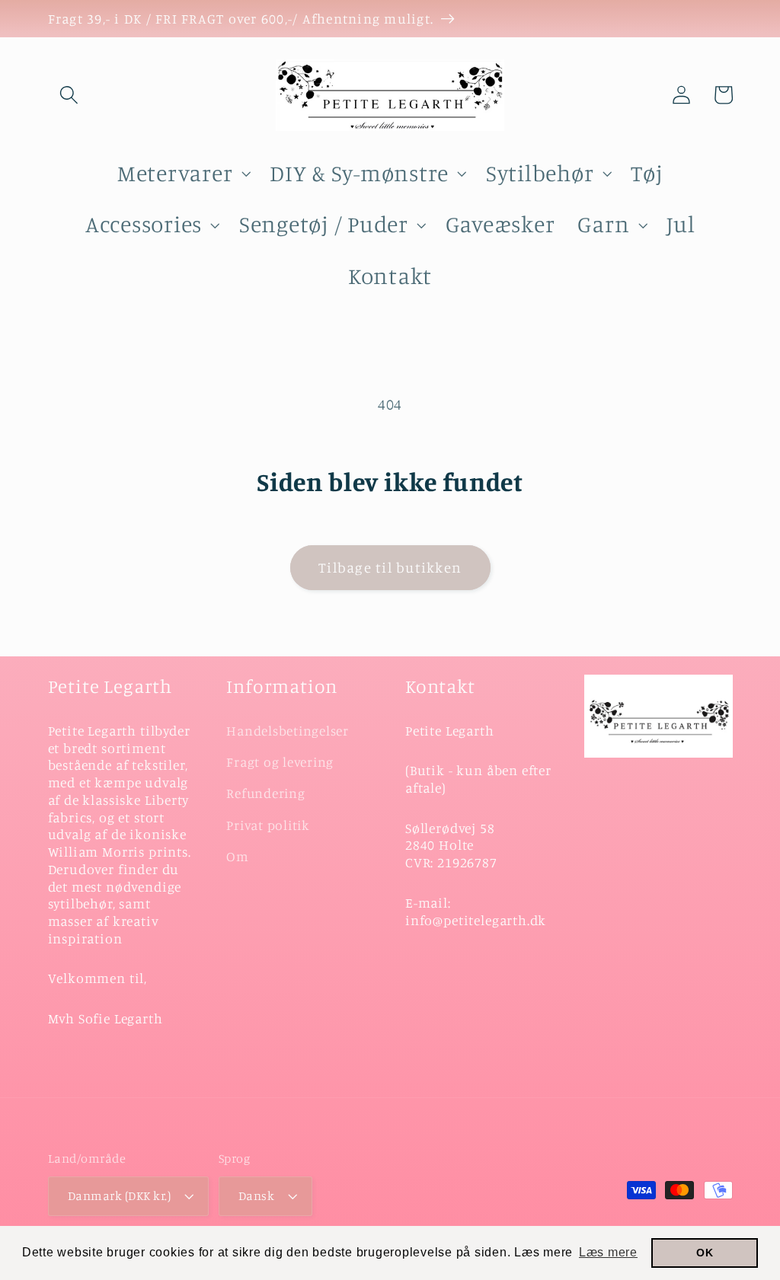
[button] (69, 95)
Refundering (265, 793)
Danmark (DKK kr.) (119, 1195)
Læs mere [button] (608, 1252)
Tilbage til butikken (390, 567)
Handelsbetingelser (287, 731)
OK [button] (705, 1252)
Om (237, 856)
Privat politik (267, 825)
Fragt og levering (280, 762)
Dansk (256, 1195)
